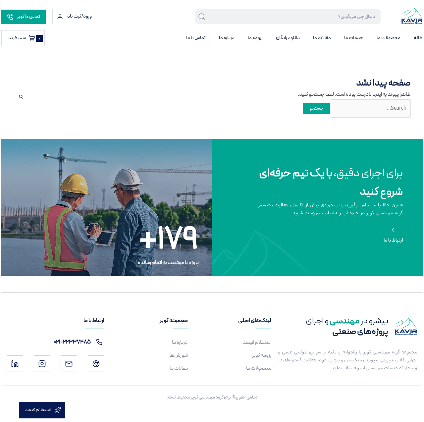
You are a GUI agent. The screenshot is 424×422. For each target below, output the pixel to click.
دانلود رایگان (288, 38)
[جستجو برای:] (370, 108)
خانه (418, 38)
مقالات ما (322, 38)
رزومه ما (255, 38)
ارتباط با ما (393, 240)
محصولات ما (388, 38)
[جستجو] (200, 16)
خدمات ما (353, 38)
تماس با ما (196, 38)
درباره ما (227, 38)
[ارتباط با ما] (393, 230)
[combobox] (293, 16)
